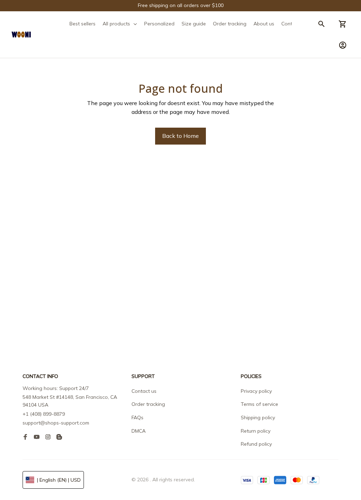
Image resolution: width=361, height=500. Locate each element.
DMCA (138, 431)
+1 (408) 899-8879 (44, 414)
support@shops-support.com (56, 423)
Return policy (255, 431)
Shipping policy (258, 417)
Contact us (144, 391)
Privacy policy (256, 391)
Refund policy (256, 444)
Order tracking (148, 404)
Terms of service (259, 404)
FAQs (137, 417)
